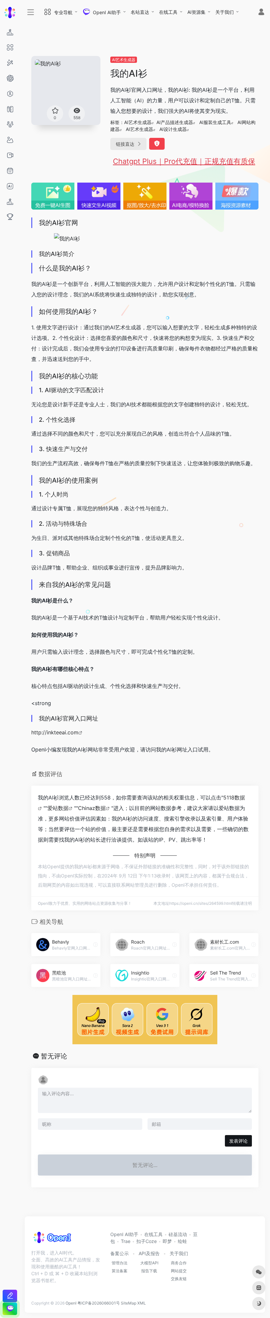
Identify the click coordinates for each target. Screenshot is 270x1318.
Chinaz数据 (92, 808)
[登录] (261, 12)
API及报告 (149, 1253)
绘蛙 (182, 1241)
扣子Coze (146, 1241)
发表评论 (238, 1141)
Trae (125, 1241)
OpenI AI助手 (124, 1234)
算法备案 (119, 1270)
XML (141, 1303)
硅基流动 (178, 1234)
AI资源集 (196, 12)
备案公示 (119, 1253)
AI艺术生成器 (123, 59)
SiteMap (128, 1303)
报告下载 (149, 1270)
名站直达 (140, 12)
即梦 (167, 1241)
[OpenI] (51, 1239)
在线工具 (168, 12)
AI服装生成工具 (215, 122)
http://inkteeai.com (54, 732)
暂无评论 (54, 1056)
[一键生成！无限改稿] (10, 1296)
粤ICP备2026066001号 (98, 1303)
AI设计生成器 (173, 129)
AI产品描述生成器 (174, 122)
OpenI (71, 1303)
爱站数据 (57, 808)
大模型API (149, 1262)
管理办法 (119, 1262)
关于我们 (224, 12)
